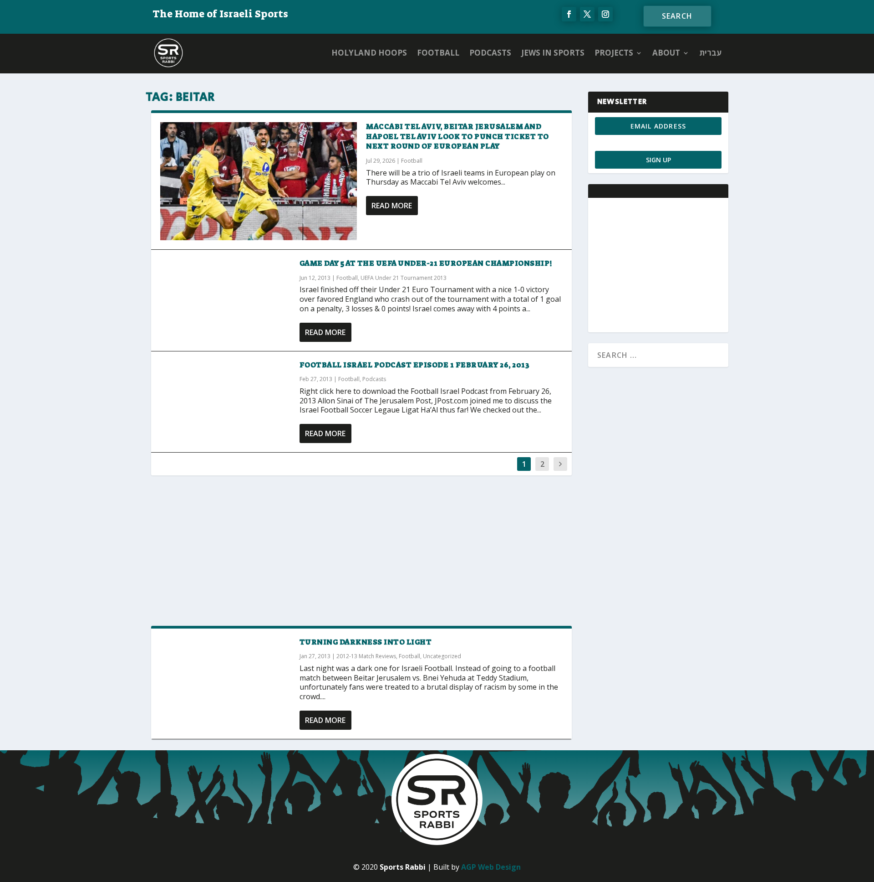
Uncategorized (442, 656)
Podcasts (490, 52)
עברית (710, 52)
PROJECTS (614, 52)
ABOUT (666, 52)
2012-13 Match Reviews (366, 656)
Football (438, 52)
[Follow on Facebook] (569, 14)
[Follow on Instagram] (605, 14)
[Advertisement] (361, 550)
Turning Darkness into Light (366, 642)
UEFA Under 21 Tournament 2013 (404, 278)
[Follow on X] (587, 14)
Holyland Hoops (369, 52)
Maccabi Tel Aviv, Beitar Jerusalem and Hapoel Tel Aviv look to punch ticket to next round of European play (457, 136)
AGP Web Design (491, 867)
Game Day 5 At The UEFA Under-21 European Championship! (426, 263)
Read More (391, 206)
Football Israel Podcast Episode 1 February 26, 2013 (415, 365)
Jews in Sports (552, 52)
